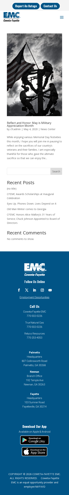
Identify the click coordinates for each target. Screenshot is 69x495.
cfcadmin (15, 129)
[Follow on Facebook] (19, 290)
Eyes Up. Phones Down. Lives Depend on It (31, 203)
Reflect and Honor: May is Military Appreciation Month (29, 124)
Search (56, 171)
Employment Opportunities (34, 297)
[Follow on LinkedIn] (34, 290)
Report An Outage (26, 6)
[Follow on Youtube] (50, 290)
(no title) (11, 188)
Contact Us (50, 6)
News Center (48, 129)
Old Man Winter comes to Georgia (26, 209)
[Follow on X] (27, 290)
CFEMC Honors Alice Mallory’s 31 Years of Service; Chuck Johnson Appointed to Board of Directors (33, 219)
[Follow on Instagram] (42, 290)
